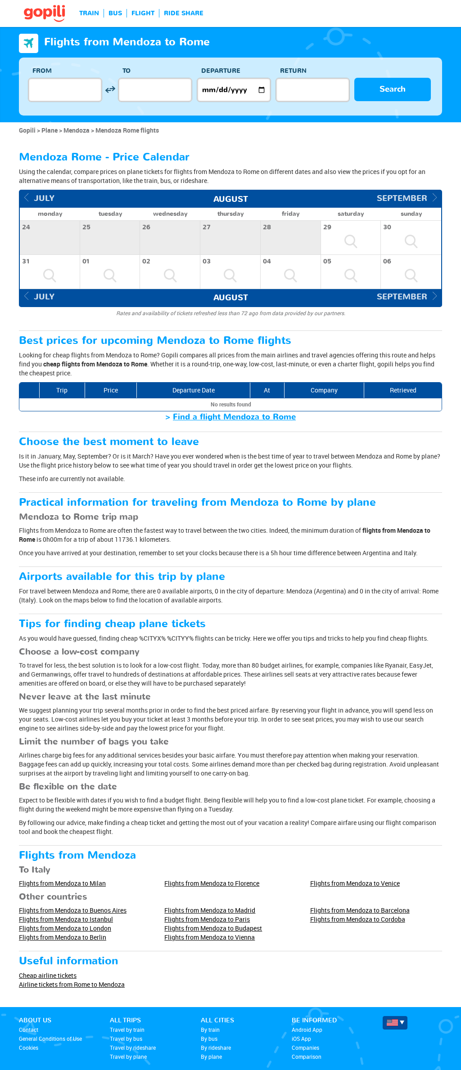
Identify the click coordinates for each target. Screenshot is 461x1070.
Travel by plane (128, 1056)
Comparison (306, 1056)
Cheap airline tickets (48, 975)
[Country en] (395, 1023)
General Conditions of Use (50, 1038)
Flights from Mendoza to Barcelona (360, 910)
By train (210, 1029)
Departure (220, 71)
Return (293, 71)
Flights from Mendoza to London (65, 928)
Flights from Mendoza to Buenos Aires (73, 910)
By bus (209, 1038)
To (126, 71)
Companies (305, 1047)
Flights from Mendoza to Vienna (209, 937)
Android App (307, 1029)
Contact (28, 1029)
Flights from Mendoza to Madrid (209, 910)
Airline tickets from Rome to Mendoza (72, 984)
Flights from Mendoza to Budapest (213, 928)
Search (393, 89)
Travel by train (127, 1029)
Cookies (28, 1047)
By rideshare (216, 1047)
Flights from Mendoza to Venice (355, 883)
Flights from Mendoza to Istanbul (66, 919)
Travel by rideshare (133, 1047)
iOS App (301, 1038)
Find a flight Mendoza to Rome (234, 417)
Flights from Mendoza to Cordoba (357, 919)
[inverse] (110, 90)
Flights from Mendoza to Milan (62, 883)
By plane (211, 1056)
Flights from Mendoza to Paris (207, 919)
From (42, 71)
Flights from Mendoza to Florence (211, 883)
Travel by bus (126, 1038)
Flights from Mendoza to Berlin (62, 937)
